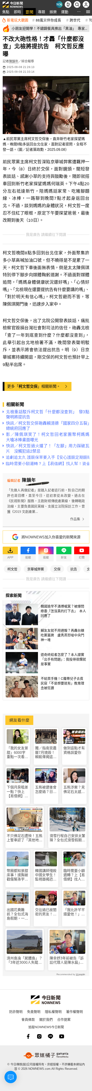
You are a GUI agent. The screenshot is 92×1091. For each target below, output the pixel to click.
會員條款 (28, 1019)
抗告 (73, 569)
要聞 (29, 12)
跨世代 (75, 19)
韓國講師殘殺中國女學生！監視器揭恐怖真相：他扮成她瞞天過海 (45, 875)
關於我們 (46, 1019)
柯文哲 (12, 569)
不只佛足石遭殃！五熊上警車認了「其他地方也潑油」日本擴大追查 (24, 838)
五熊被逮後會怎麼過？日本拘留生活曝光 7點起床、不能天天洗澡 (46, 789)
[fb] (28, 1036)
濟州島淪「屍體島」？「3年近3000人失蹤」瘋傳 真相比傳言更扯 (24, 960)
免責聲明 (33, 1011)
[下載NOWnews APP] (68, 4)
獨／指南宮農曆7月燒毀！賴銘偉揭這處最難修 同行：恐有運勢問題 (45, 752)
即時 (17, 11)
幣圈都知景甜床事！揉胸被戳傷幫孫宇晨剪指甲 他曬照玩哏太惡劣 (17, 875)
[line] (50, 1036)
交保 (57, 569)
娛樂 (53, 11)
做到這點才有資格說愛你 (74, 750)
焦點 (5, 11)
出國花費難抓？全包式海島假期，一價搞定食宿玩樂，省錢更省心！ (17, 914)
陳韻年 (13, 61)
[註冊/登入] (86, 4)
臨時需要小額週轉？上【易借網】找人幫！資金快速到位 (74, 875)
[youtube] (61, 1036)
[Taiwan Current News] (59, 4)
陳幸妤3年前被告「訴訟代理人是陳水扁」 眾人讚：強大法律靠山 (67, 960)
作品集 (75, 519)
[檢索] (77, 4)
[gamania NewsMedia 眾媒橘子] (46, 1055)
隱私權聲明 (53, 1011)
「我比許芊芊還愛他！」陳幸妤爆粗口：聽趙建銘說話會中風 (74, 912)
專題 (41, 11)
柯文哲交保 (28, 386)
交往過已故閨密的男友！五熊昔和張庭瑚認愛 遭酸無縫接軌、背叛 (45, 912)
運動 (64, 11)
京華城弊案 (35, 569)
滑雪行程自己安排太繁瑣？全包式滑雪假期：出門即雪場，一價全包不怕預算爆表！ (67, 838)
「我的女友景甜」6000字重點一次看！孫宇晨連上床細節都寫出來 (17, 752)
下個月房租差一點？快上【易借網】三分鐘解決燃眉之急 (17, 791)
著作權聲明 (74, 1011)
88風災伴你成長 (48, 19)
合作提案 (64, 1019)
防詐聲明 (16, 1011)
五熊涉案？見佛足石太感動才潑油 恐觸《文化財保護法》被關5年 (74, 789)
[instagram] (39, 1036)
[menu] (88, 12)
